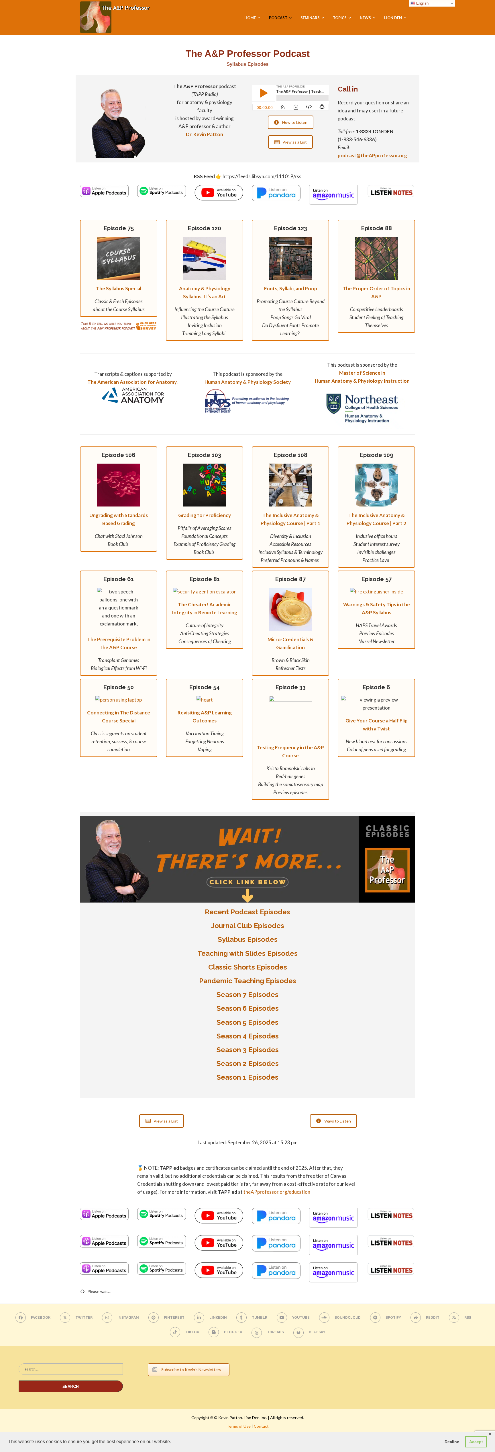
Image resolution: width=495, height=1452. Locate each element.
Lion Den (393, 17)
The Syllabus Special (118, 288)
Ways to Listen (337, 1121)
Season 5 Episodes (247, 1022)
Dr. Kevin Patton (204, 134)
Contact (261, 1426)
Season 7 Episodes (247, 994)
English (422, 3)
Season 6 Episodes (248, 1008)
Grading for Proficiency (204, 515)
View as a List (294, 142)
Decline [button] (452, 1441)
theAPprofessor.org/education (276, 1192)
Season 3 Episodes (248, 1050)
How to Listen (294, 122)
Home (250, 17)
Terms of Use (239, 1426)
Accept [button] (476, 1441)
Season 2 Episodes (248, 1063)
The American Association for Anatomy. (132, 382)
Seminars (310, 17)
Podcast (278, 17)
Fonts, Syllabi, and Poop (290, 288)
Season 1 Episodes (247, 1077)
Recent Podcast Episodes (247, 912)
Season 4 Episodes (248, 1036)
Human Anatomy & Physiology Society (248, 382)
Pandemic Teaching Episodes (247, 981)
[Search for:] (71, 1372)
